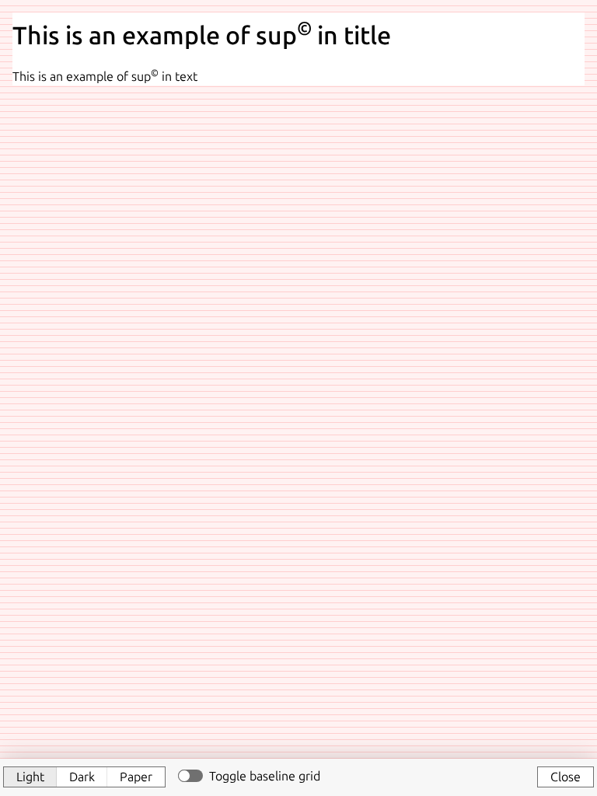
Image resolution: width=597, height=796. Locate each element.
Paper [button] (136, 777)
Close (565, 777)
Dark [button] (82, 777)
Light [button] (30, 777)
